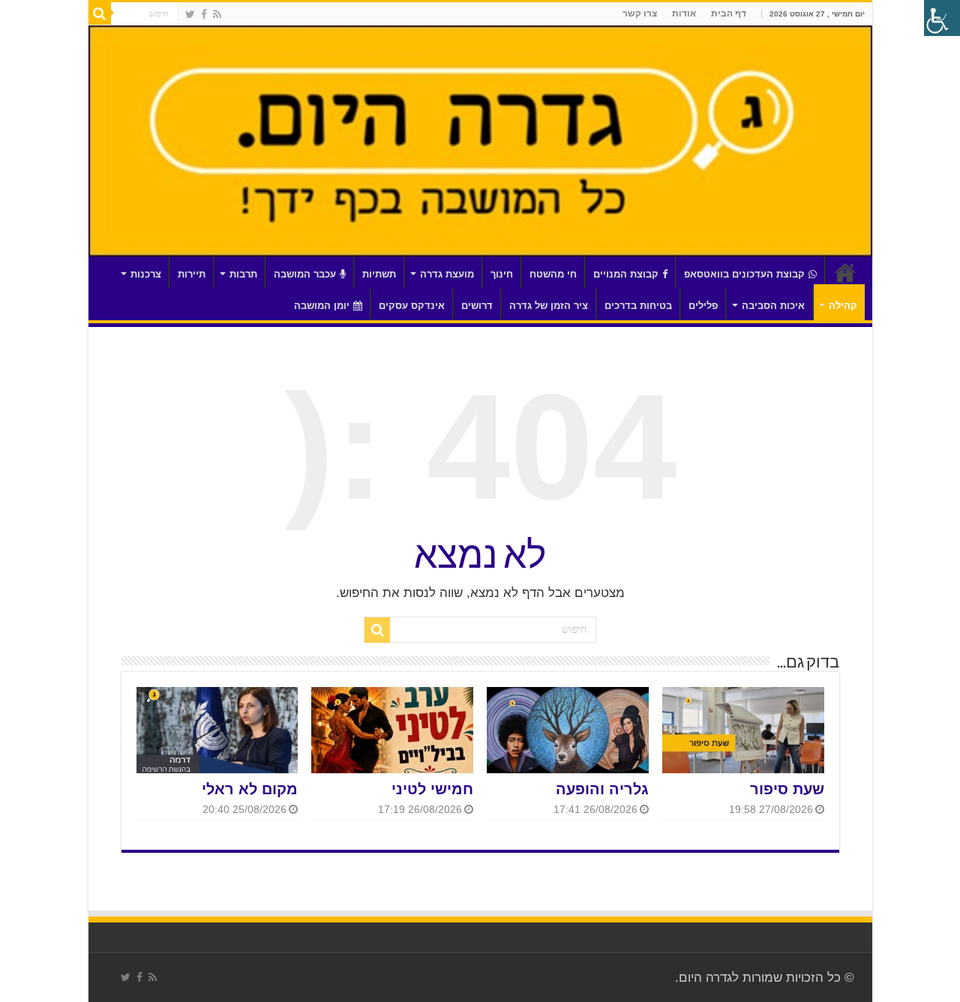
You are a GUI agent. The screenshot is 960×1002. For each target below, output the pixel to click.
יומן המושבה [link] (322, 305)
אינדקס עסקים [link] (412, 305)
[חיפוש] (99, 13)
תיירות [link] (192, 274)
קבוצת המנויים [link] (625, 274)
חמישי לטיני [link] (432, 789)
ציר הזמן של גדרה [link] (548, 305)
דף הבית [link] (728, 13)
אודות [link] (684, 13)
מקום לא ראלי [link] (250, 789)
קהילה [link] (843, 305)
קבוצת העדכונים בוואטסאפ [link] (744, 274)
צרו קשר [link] (639, 13)
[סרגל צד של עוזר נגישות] (942, 18)
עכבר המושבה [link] (305, 274)
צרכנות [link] (145, 274)
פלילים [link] (703, 305)
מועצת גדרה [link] (447, 274)
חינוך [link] (501, 274)
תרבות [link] (243, 274)
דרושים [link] (477, 305)
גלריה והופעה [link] (602, 789)
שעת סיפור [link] (787, 789)
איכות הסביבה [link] (773, 305)
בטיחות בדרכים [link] (638, 305)
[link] (217, 14)
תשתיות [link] (379, 274)
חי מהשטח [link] (553, 274)
